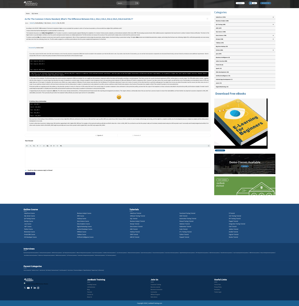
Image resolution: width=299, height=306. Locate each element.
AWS (218, 28)
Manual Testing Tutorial (186, 221)
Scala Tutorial (183, 229)
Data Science (70, 270)
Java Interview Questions (121, 252)
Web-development (222, 72)
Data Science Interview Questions (172, 252)
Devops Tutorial (134, 224)
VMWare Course (81, 232)
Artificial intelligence (223, 75)
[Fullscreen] (208, 145)
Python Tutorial (184, 234)
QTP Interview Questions (72, 255)
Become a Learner (155, 287)
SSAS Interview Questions (214, 252)
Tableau (220, 42)
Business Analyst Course (84, 213)
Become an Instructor (156, 289)
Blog (88, 289)
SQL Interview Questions (97, 252)
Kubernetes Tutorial (185, 226)
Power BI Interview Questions (226, 252)
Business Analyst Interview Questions (31, 252)
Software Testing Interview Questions (83, 252)
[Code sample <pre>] (57, 145)
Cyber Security (221, 61)
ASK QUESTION (265, 3)
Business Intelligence (223, 57)
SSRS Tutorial (134, 234)
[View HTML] (26, 145)
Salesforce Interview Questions (109, 252)
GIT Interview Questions (110, 255)
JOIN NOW (244, 166)
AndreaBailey (39, 23)
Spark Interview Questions (146, 252)
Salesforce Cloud (35, 270)
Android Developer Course (84, 229)
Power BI (219, 64)
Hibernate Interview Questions (134, 252)
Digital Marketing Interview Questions (187, 252)
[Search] (137, 3)
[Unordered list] (51, 145)
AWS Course (80, 216)
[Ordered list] (53, 145)
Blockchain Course (29, 232)
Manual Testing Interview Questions (268, 252)
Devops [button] (245, 39)
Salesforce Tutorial (135, 213)
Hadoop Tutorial (135, 232)
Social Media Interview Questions (30, 255)
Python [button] (245, 50)
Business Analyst (222, 21)
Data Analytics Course (83, 224)
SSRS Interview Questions (254, 252)
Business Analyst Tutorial (137, 221)
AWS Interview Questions (57, 252)
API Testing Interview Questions (202, 252)
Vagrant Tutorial (233, 234)
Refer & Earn (154, 297)
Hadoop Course (81, 218)
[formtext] (30, 145)
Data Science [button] (245, 35)
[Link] (44, 145)
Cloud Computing (27, 270)
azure (219, 83)
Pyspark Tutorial (184, 237)
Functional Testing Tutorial (187, 213)
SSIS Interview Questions (100, 255)
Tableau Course (81, 234)
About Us (89, 297)
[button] (240, 3)
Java (218, 53)
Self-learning (100, 270)
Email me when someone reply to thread (39, 170)
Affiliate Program (155, 294)
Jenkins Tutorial (233, 229)
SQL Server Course (29, 216)
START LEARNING (222, 180)
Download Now (220, 150)
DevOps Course (28, 221)
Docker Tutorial (233, 237)
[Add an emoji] (61, 145)
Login (254, 3)
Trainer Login (217, 292)
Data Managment (63, 270)
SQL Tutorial (133, 218)
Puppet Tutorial (233, 221)
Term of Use (217, 284)
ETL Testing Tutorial (185, 232)
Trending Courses (91, 284)
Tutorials (89, 292)
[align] (34, 145)
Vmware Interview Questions (158, 252)
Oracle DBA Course (29, 234)
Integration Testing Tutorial (237, 224)
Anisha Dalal (39, 48)
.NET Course (27, 226)
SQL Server (34, 13)
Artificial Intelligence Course (85, 237)
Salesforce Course (29, 213)
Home (28, 13)
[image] (47, 145)
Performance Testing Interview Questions (46, 255)
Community (154, 292)
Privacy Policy (218, 287)
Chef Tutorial (232, 226)
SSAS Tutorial (183, 216)
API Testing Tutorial (235, 218)
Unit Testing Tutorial (235, 216)
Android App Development (224, 79)
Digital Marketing (222, 86)
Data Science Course (83, 221)
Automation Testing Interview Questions (86, 255)
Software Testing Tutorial (137, 216)
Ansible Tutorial (233, 232)
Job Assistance (91, 287)
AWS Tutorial (134, 229)
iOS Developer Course (30, 237)
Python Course (28, 229)
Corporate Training (156, 284)
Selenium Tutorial (184, 224)
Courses (239, 3)
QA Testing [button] (245, 24)
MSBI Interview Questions (61, 255)
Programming (94, 270)
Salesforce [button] (245, 17)
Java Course (27, 224)
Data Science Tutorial (136, 226)
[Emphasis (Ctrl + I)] (40, 145)
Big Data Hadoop (222, 46)
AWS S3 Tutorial (134, 237)
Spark (219, 68)
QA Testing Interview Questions (69, 252)
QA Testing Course (29, 218)
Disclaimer (217, 289)
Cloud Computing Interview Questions (240, 252)
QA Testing (48, 270)
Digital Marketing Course (84, 226)
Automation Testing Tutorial (187, 218)
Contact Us (90, 294)
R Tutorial (232, 213)
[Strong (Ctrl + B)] (37, 145)
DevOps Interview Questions (45, 252)
